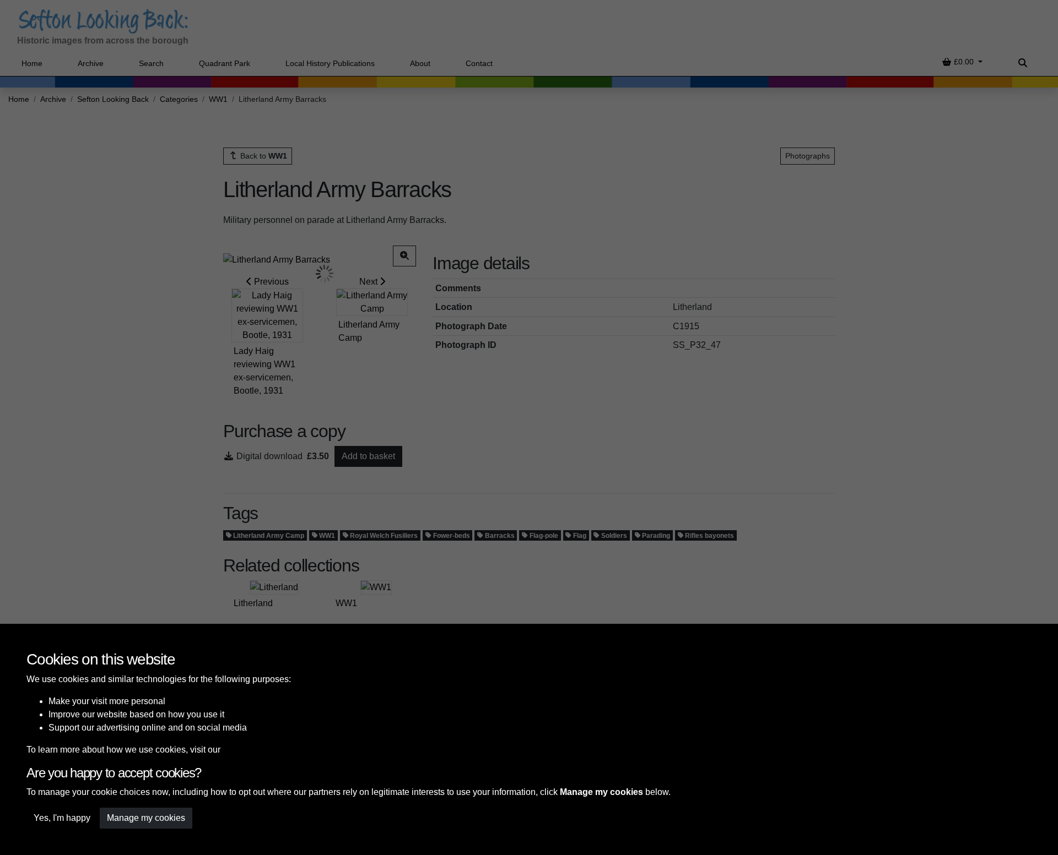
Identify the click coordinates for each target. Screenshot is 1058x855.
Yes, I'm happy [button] (62, 818)
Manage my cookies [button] (146, 818)
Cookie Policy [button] (250, 749)
